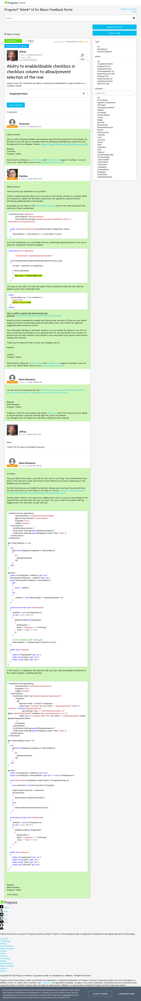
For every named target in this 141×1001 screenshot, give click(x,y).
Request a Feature (115, 27)
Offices (3, 953)
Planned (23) (103, 76)
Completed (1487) (105, 64)
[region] (70, 994)
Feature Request (104, 51)
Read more (52, 413)
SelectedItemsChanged (46, 205)
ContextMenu (103, 169)
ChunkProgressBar (105, 154)
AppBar (100, 110)
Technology (5, 941)
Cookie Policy (67, 995)
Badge (100, 120)
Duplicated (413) (104, 69)
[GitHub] (1, 926)
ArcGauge (101, 112)
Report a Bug (114, 33)
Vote (83, 59)
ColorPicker (102, 164)
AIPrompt (101, 105)
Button (100, 130)
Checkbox (101, 147)
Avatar (100, 117)
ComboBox (102, 167)
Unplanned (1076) (105, 81)
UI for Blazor (102, 100)
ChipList (100, 152)
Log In (134, 11)
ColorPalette (102, 162)
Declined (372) (103, 66)
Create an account (129, 9)
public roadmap (35, 160)
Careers (3, 951)
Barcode (101, 122)
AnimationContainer (105, 107)
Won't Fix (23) (103, 83)
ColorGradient (103, 159)
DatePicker (102, 174)
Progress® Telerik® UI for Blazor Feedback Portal (38, 10)
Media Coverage (7, 948)
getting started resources (52, 162)
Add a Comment (16, 105)
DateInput (101, 172)
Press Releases (6, 946)
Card (99, 137)
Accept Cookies (100, 994)
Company (4, 938)
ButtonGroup (103, 132)
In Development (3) (105, 71)
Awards (3, 943)
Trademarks (46, 982)
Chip (99, 149)
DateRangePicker (104, 177)
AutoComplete (103, 115)
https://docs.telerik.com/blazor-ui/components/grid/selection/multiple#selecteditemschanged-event (46, 491)
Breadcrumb (102, 125)
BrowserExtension (105, 127)
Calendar (101, 135)
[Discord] (1, 929)
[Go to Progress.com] (9, 903)
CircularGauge (103, 157)
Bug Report (102, 49)
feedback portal (53, 160)
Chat (99, 144)
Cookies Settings (126, 994)
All (98, 46)
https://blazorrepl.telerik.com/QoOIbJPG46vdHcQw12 (38, 315)
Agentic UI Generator (106, 102)
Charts (100, 142)
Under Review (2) (104, 78)
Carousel (101, 139)
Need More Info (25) (106, 73)
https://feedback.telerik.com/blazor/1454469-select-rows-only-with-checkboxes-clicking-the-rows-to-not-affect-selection (46, 391)
